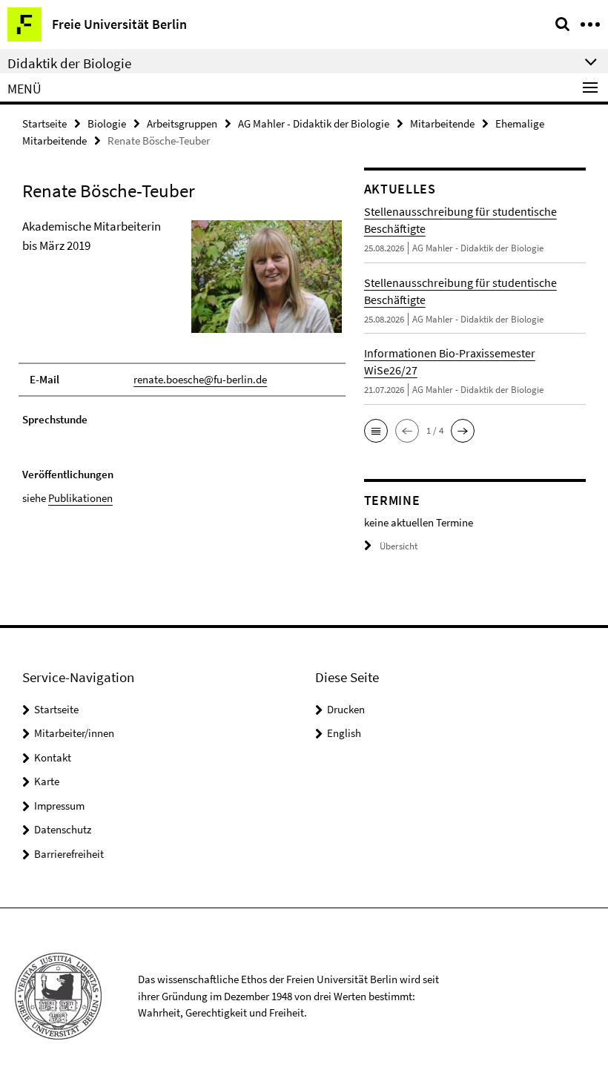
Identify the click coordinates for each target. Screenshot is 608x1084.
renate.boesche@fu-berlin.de (200, 379)
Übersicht (398, 546)
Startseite (44, 123)
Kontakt (52, 757)
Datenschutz (62, 829)
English (344, 733)
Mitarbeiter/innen (74, 733)
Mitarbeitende (442, 123)
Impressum (59, 806)
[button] (376, 431)
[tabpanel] (182, 361)
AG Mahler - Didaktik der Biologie (313, 123)
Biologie (106, 123)
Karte (46, 781)
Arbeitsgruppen (182, 123)
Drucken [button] (346, 709)
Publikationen (80, 498)
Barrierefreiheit (69, 854)
